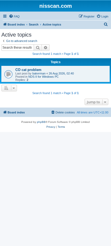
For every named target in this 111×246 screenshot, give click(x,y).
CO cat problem (28, 70)
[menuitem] (14, 16)
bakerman (39, 73)
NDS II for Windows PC (43, 76)
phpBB (41, 121)
